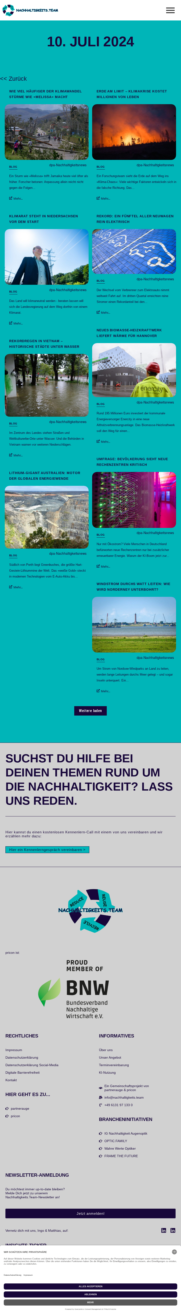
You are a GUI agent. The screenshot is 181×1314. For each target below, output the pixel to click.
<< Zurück (13, 78)
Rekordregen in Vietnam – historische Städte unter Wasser (44, 343)
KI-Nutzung (107, 1072)
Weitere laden (90, 710)
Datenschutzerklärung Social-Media (31, 1065)
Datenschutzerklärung (21, 1057)
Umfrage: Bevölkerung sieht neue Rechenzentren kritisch (132, 462)
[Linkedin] (163, 1230)
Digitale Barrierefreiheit (22, 1072)
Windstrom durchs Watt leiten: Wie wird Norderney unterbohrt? (133, 586)
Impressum (13, 1050)
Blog (13, 166)
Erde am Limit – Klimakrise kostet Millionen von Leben (132, 94)
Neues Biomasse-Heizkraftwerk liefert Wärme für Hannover (129, 333)
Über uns (106, 1050)
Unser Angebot (110, 1057)
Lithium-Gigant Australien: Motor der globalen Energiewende (44, 475)
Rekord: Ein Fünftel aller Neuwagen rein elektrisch (135, 219)
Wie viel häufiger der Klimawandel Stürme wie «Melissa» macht (45, 94)
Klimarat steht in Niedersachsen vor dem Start (43, 219)
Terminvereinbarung (114, 1065)
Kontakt (11, 1080)
